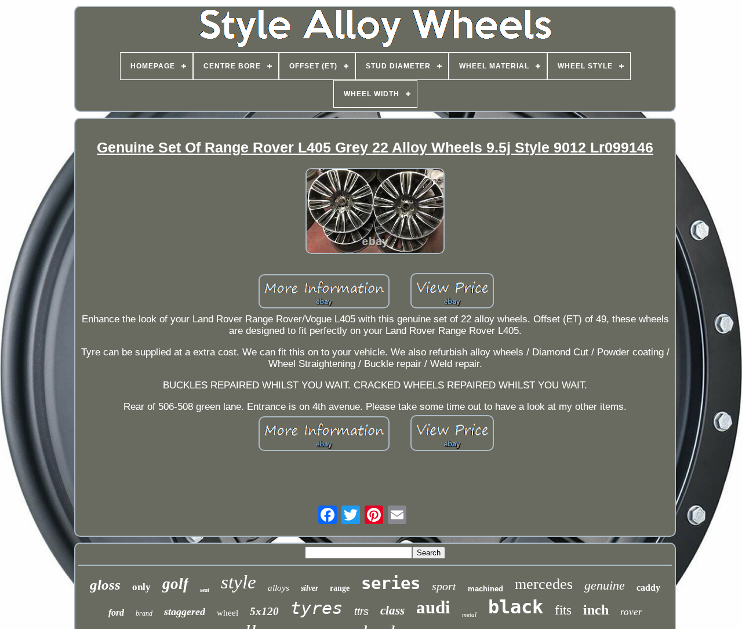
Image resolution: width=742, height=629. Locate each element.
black (515, 607)
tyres (316, 608)
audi (433, 607)
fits (563, 610)
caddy (648, 587)
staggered (184, 611)
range (340, 588)
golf (175, 583)
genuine (604, 585)
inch (596, 609)
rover (631, 611)
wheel (227, 612)
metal (469, 614)
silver (309, 588)
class (392, 610)
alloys (278, 587)
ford (116, 612)
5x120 (264, 611)
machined (485, 588)
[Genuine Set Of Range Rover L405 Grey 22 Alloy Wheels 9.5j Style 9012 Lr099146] (375, 212)
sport (444, 586)
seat (204, 590)
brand (144, 613)
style (238, 582)
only (141, 586)
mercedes (544, 584)
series (390, 583)
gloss (105, 584)
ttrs (361, 611)
